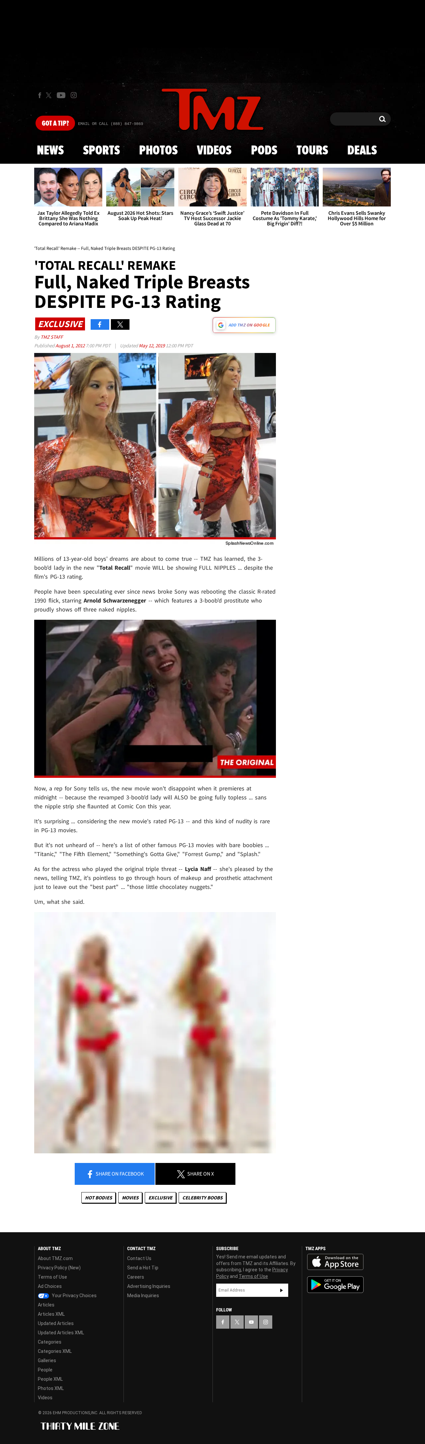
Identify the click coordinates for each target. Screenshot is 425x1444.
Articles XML (51, 1314)
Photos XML (51, 1388)
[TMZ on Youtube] (61, 95)
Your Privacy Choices (74, 1295)
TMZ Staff (52, 337)
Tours (312, 151)
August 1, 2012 (70, 345)
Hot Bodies (98, 1197)
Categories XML (55, 1351)
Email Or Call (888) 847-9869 (110, 124)
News (50, 151)
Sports (101, 151)
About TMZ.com (55, 1258)
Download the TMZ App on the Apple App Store (335, 1262)
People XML (50, 1379)
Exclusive (160, 1197)
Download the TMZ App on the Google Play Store (335, 1284)
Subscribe (281, 1290)
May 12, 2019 (152, 345)
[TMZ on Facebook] (39, 95)
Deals (362, 151)
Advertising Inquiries (148, 1286)
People (45, 1369)
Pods (264, 151)
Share (119, 1173)
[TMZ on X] (49, 95)
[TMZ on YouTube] (251, 1322)
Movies (130, 1197)
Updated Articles (56, 1323)
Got (55, 123)
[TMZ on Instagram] (73, 95)
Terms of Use (52, 1277)
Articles (46, 1304)
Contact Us (139, 1258)
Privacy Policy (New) (59, 1267)
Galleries (47, 1360)
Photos (158, 151)
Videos (214, 151)
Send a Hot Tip (142, 1267)
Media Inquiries (143, 1295)
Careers (135, 1277)
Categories (49, 1342)
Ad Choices (50, 1286)
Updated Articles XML (61, 1332)
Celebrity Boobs (202, 1197)
